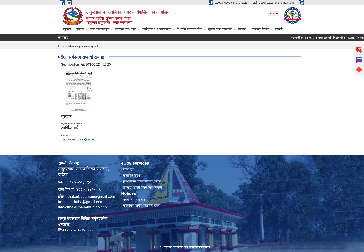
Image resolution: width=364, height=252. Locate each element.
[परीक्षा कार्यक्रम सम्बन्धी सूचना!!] (78, 90)
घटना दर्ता (128, 169)
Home (61, 46)
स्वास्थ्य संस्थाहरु (125, 29)
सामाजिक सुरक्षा (131, 175)
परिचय (80, 29)
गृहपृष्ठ (67, 29)
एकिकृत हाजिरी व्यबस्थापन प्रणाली (142, 187)
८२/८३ (65, 134)
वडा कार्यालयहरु (99, 29)
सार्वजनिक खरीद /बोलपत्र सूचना (141, 205)
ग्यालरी (242, 29)
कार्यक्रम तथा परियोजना (156, 29)
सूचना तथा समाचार (71, 123)
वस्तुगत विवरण (260, 29)
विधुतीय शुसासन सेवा (189, 29)
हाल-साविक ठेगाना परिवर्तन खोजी (142, 181)
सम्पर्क (278, 29)
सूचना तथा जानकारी (220, 29)
